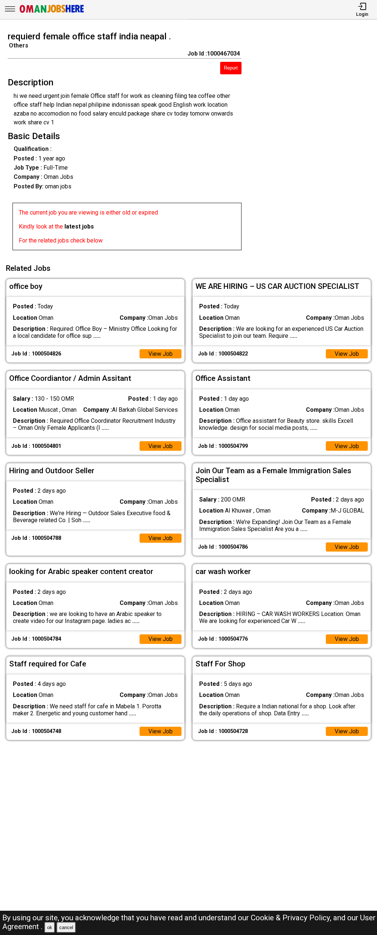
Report (231, 68)
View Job (160, 353)
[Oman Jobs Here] (52, 12)
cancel (66, 927)
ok (49, 927)
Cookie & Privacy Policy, (292, 917)
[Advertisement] (313, 143)
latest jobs (79, 226)
